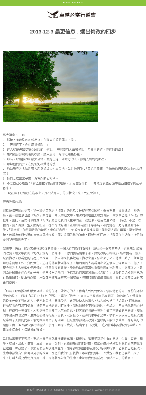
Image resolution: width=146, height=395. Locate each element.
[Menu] (5, 14)
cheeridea (115, 389)
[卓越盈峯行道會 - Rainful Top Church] (73, 14)
